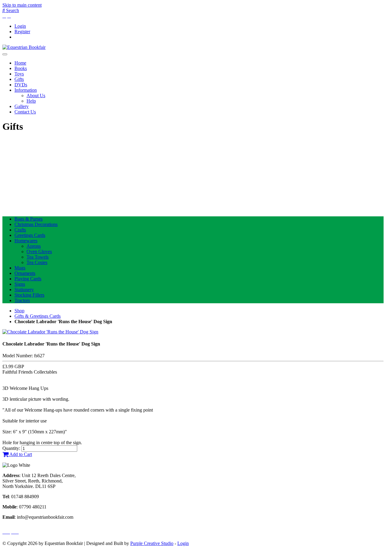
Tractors (22, 300)
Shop (19, 310)
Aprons (34, 246)
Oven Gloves (39, 251)
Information (25, 90)
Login (20, 26)
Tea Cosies (37, 262)
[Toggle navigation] (4, 54)
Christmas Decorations (36, 224)
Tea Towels (38, 257)
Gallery (21, 106)
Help (31, 101)
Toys (19, 73)
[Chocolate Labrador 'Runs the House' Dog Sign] (50, 331)
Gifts (19, 79)
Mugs (19, 267)
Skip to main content (22, 5)
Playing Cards (27, 278)
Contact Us (25, 111)
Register (22, 31)
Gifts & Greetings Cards (37, 316)
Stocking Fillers (29, 295)
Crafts (20, 229)
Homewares (25, 240)
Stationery (24, 289)
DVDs (20, 84)
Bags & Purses (28, 218)
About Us (36, 95)
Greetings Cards (29, 235)
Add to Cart (20, 454)
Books (20, 68)
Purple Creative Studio (151, 543)
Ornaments (24, 273)
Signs (19, 284)
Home (20, 62)
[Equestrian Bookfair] (24, 47)
